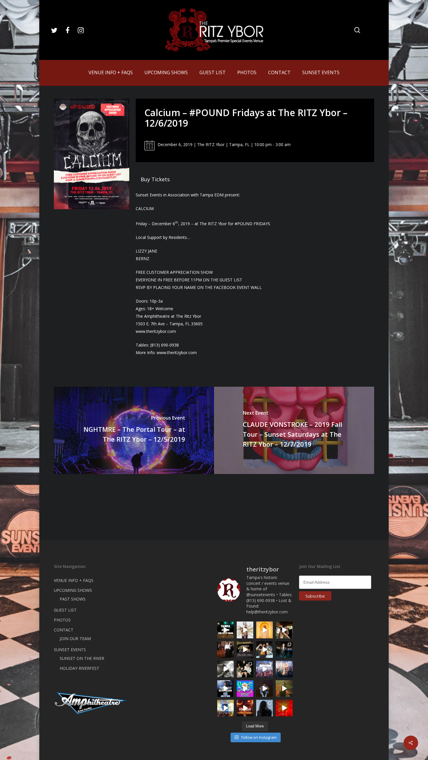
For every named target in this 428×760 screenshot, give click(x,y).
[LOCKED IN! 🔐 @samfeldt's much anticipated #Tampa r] (284, 649)
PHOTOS (62, 620)
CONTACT (63, 630)
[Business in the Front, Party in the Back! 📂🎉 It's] (225, 649)
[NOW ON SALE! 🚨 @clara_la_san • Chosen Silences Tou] (264, 708)
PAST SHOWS (73, 599)
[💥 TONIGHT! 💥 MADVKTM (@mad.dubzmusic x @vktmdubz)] (245, 708)
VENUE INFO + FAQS (73, 580)
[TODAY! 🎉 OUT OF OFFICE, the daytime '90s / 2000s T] (245, 688)
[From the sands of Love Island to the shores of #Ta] (284, 630)
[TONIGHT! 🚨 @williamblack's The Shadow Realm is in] (225, 688)
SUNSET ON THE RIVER (82, 658)
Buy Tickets (155, 179)
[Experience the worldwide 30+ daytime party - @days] (264, 669)
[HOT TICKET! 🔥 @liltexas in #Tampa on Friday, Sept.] (225, 669)
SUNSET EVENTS (70, 649)
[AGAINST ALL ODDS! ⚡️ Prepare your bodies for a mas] (264, 649)
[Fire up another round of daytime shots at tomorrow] (225, 708)
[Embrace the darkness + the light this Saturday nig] (284, 708)
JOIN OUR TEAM (75, 638)
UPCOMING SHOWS (73, 590)
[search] (357, 30)
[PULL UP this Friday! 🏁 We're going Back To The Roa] (225, 630)
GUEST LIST (65, 610)
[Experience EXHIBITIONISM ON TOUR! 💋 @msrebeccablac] (245, 630)
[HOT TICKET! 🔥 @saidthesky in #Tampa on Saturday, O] (264, 630)
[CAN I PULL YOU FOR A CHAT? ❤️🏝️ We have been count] (284, 669)
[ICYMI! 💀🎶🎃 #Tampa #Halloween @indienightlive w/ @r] (245, 669)
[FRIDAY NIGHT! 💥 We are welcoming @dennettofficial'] (245, 649)
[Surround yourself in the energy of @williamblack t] (284, 688)
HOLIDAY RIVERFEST (79, 668)
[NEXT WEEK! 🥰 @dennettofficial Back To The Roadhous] (264, 688)
